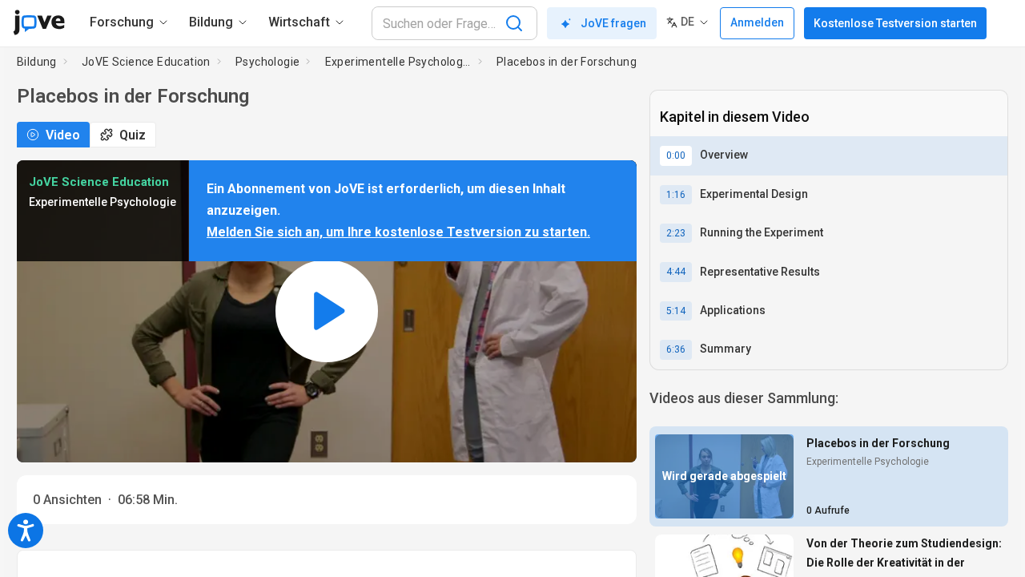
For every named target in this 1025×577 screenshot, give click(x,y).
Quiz (132, 135)
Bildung (37, 61)
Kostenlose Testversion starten (895, 23)
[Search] (514, 23)
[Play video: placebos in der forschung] (327, 311)
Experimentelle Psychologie (398, 61)
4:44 (675, 271)
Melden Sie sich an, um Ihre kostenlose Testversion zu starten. (398, 232)
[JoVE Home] (39, 22)
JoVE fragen (613, 23)
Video (63, 135)
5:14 (675, 311)
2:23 (675, 233)
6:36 (675, 349)
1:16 (675, 194)
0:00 (675, 155)
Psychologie (267, 61)
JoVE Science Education (146, 61)
